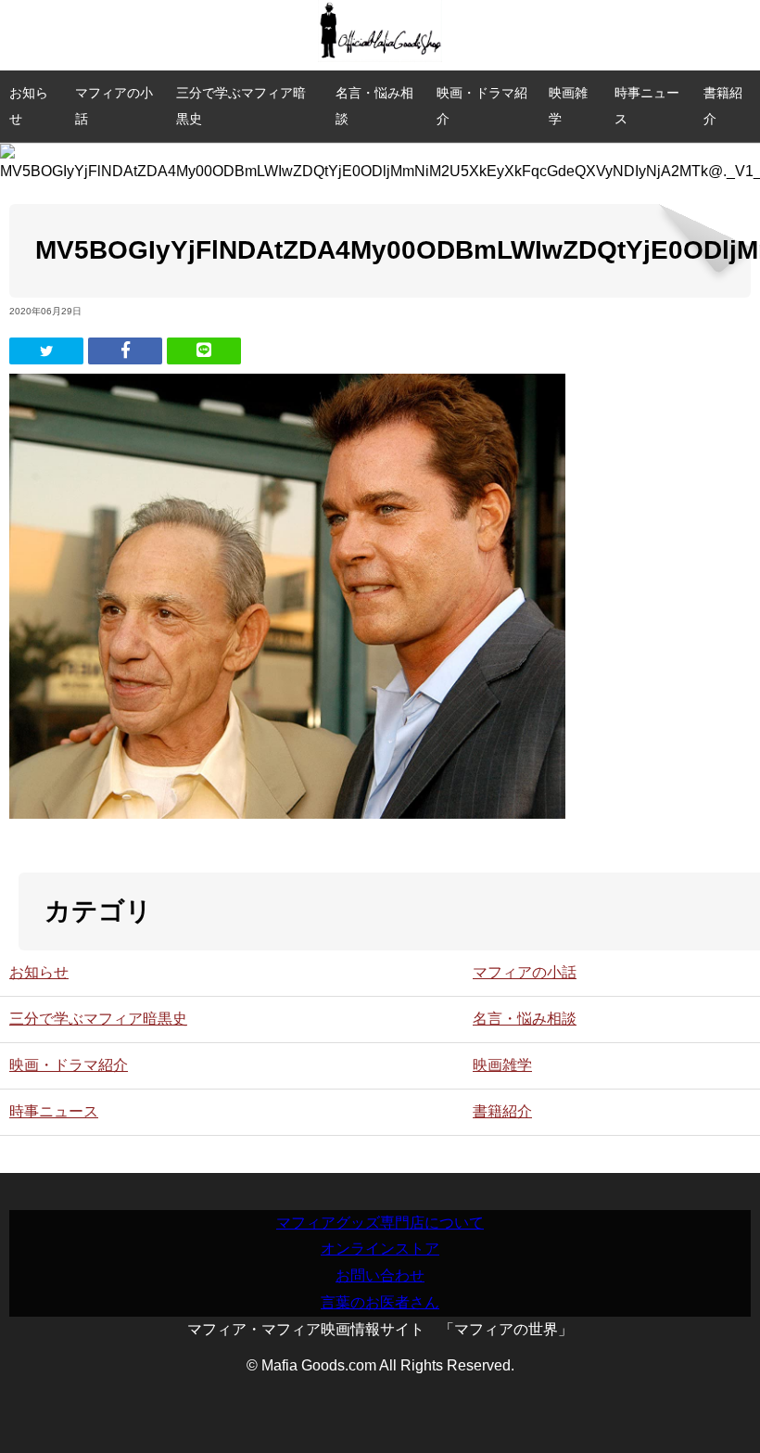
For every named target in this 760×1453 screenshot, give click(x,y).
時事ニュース (646, 106)
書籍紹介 (722, 106)
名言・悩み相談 (374, 106)
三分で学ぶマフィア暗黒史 (241, 106)
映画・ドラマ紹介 (482, 106)
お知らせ (28, 106)
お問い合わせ (380, 1275)
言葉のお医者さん (380, 1302)
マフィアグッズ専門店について (380, 1222)
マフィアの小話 (114, 106)
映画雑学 (568, 106)
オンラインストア (380, 1248)
